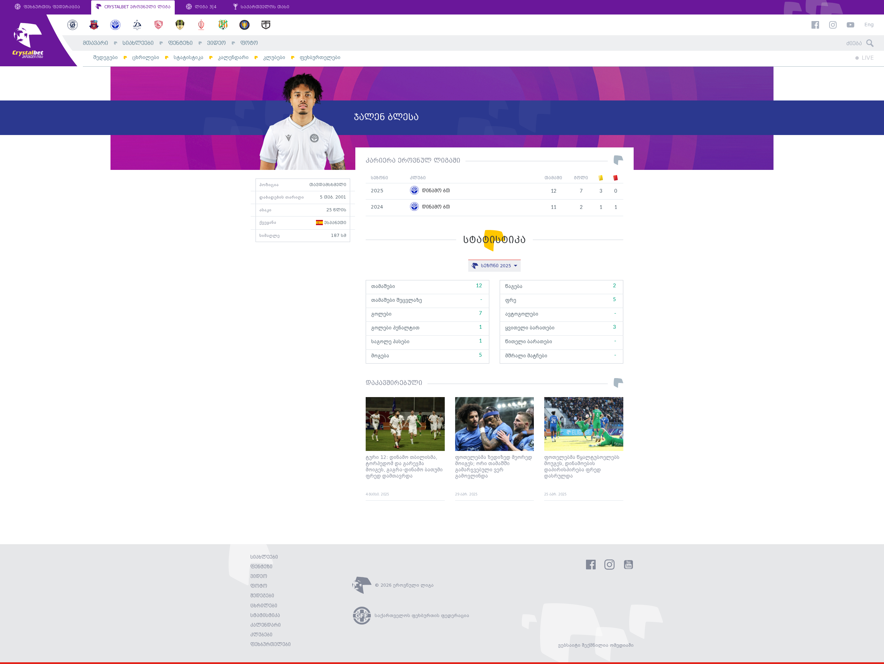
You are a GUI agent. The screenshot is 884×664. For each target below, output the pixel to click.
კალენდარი (233, 57)
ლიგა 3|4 (205, 7)
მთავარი (95, 43)
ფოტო (249, 43)
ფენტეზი (180, 43)
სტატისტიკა (188, 57)
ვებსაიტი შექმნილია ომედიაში (596, 645)
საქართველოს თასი (264, 7)
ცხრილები (145, 57)
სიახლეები (138, 43)
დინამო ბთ (435, 191)
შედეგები (105, 57)
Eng (869, 25)
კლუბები (274, 57)
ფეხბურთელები (320, 57)
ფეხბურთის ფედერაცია (51, 7)
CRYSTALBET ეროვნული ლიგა (137, 7)
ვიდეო (216, 43)
